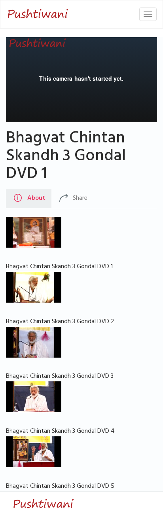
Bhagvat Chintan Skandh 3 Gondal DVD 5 (60, 487)
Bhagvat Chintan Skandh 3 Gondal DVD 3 (60, 377)
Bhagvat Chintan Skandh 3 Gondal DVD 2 (60, 322)
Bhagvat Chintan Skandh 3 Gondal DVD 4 (60, 432)
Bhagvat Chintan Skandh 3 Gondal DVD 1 (66, 157)
